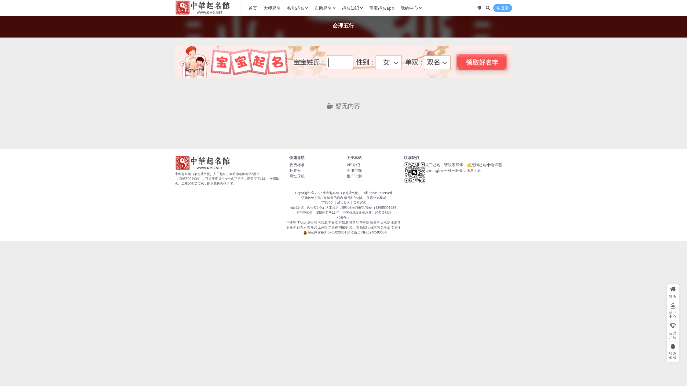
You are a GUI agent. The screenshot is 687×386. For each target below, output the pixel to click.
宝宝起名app (381, 8)
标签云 (295, 170)
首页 (253, 8)
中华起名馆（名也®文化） (342, 193)
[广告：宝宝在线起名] (343, 63)
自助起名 (323, 8)
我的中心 (409, 8)
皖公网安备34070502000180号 (331, 232)
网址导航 (297, 176)
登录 (505, 8)
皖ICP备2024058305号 (371, 232)
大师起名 (272, 8)
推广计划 (354, 176)
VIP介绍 (353, 164)
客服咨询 (354, 170)
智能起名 (295, 8)
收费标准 (297, 164)
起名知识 (350, 8)
